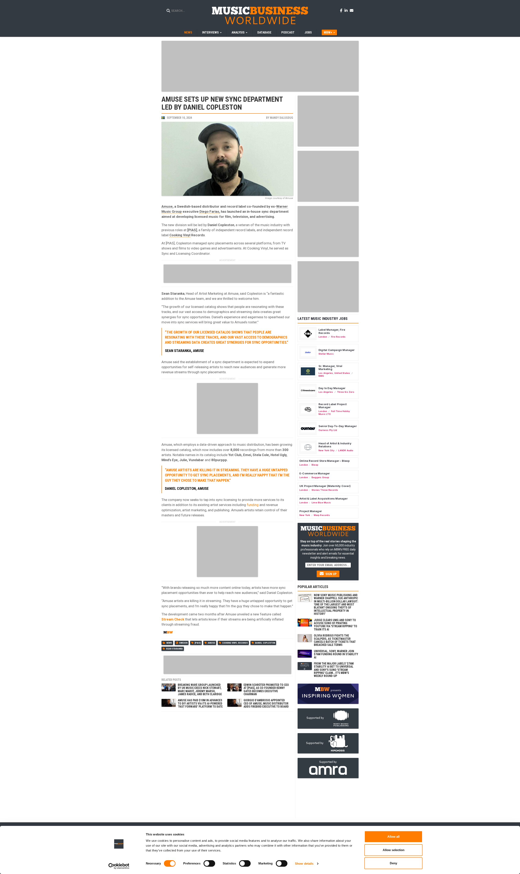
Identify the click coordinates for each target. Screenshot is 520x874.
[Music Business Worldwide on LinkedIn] (346, 10)
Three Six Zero (345, 392)
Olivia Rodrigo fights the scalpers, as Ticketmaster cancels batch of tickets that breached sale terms (335, 640)
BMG (321, 375)
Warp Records (322, 515)
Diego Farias (209, 211)
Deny (393, 863)
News (188, 32)
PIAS (192, 230)
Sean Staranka (174, 648)
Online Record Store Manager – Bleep (324, 460)
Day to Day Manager (332, 388)
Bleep (315, 464)
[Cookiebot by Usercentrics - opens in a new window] (119, 866)
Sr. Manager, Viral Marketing (330, 367)
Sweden (183, 643)
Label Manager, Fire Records (331, 331)
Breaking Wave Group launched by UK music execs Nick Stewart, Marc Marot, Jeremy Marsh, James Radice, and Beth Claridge (200, 689)
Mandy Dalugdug (281, 117)
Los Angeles (325, 373)
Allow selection (393, 850)
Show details (304, 863)
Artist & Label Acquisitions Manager (323, 498)
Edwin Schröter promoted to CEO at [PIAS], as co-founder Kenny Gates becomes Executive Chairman (266, 689)
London (322, 336)
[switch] (209, 863)
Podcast (288, 32)
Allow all (393, 836)
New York (304, 515)
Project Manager (310, 511)
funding (253, 505)
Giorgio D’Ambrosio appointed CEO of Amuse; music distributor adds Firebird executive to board (266, 703)
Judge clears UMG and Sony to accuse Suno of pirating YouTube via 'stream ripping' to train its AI (335, 624)
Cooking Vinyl (179, 235)
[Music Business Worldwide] (260, 15)
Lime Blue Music (321, 502)
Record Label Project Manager (332, 405)
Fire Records (338, 336)
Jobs (308, 32)
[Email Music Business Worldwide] (351, 10)
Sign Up (331, 574)
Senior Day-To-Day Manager (337, 426)
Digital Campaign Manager (336, 350)
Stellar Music (326, 353)
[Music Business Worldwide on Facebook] (342, 10)
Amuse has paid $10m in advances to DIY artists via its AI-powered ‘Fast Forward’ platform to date (200, 703)
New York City (326, 450)
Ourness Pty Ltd (327, 430)
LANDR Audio (345, 450)
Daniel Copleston (265, 643)
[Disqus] (227, 764)
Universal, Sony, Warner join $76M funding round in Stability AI (336, 654)
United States (342, 373)
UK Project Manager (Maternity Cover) (325, 486)
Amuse (167, 206)
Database (264, 32)
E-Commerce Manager (314, 473)
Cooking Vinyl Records (235, 643)
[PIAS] (198, 643)
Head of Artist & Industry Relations (334, 445)
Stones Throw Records (325, 490)
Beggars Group (320, 477)
